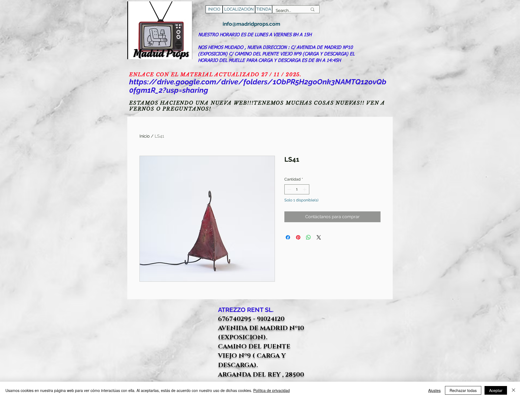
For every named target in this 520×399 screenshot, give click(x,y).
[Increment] (305, 189)
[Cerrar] (513, 390)
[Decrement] (288, 189)
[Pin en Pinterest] (298, 237)
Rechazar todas (463, 390)
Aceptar (495, 390)
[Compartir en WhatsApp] (308, 237)
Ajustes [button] (434, 390)
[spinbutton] (297, 189)
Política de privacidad (271, 390)
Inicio (144, 136)
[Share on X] (319, 237)
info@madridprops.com (251, 24)
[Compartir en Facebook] (288, 237)
